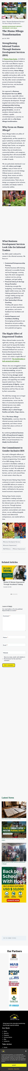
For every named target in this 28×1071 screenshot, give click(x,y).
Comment (6, 616)
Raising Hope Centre (10, 59)
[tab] (12, 594)
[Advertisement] (14, 222)
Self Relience (7, 549)
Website (5, 653)
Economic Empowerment (9, 545)
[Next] (24, 579)
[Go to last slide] (4, 579)
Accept (14, 1065)
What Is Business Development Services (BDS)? (11, 818)
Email (5, 645)
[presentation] (14, 572)
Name (5, 637)
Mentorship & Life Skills (9, 28)
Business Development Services (11, 26)
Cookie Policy (10, 1069)
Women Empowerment (19, 549)
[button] (26, 1051)
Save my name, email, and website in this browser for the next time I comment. (14, 658)
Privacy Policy (16, 1069)
